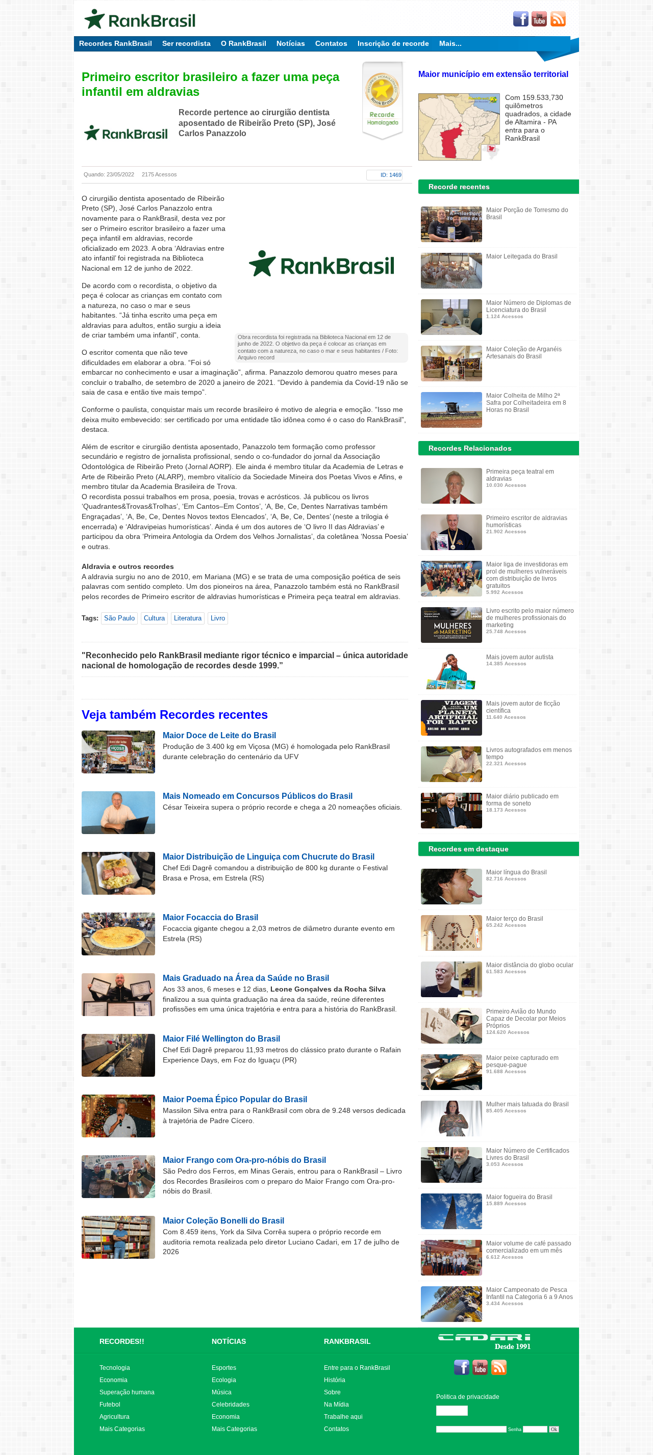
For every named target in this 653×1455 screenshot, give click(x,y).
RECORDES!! (121, 1341)
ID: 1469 (391, 175)
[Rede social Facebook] (521, 19)
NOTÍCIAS (229, 1341)
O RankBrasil (243, 43)
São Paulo (119, 618)
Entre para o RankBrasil (357, 1367)
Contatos (331, 43)
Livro (218, 618)
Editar (456, 1410)
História (334, 1380)
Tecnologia (114, 1367)
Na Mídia (336, 1404)
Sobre (332, 1392)
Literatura (188, 618)
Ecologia (224, 1380)
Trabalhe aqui (343, 1416)
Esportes (224, 1367)
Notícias (291, 43)
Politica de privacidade (467, 1396)
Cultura (154, 618)
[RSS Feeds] (558, 19)
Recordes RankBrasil (115, 43)
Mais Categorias (122, 1429)
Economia (113, 1380)
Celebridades (230, 1404)
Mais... (450, 43)
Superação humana (127, 1392)
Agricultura (114, 1416)
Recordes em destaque (469, 849)
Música (222, 1392)
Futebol (109, 1404)
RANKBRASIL (347, 1341)
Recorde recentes (459, 187)
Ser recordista (186, 43)
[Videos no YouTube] (539, 19)
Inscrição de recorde (393, 43)
